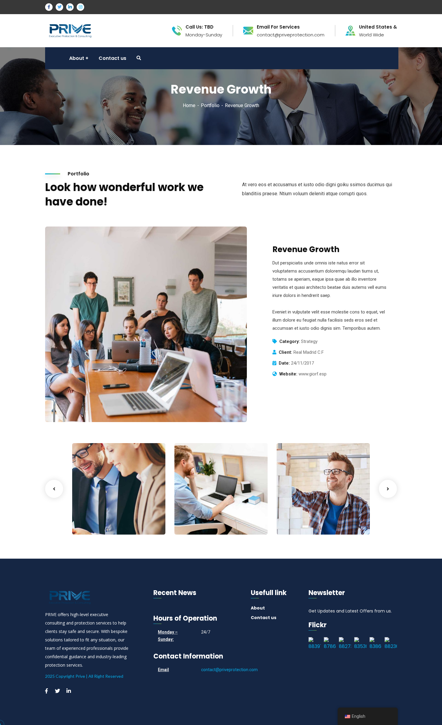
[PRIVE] (70, 30)
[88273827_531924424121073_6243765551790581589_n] (345, 644)
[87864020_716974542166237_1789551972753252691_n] (330, 644)
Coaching (92, 522)
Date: (284, 363)
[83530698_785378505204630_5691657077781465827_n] (360, 644)
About (258, 608)
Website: (288, 374)
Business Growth (105, 513)
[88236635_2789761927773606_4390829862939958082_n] (391, 644)
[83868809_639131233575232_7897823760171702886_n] (376, 644)
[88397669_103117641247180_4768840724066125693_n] (314, 644)
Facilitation (196, 522)
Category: (289, 341)
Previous (54, 489)
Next (388, 489)
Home (189, 105)
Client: (285, 352)
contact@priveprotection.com (229, 669)
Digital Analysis (205, 513)
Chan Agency (305, 513)
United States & (378, 27)
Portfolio (210, 105)
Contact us (263, 618)
